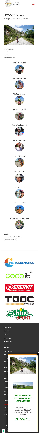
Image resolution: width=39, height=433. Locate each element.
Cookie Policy (17, 237)
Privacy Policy (8, 237)
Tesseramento (8, 351)
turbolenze (7, 52)
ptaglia (8, 19)
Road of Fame (8, 342)
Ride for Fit (7, 394)
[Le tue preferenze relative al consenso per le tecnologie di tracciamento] (3, 431)
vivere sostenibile (9, 49)
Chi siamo (7, 331)
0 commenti (26, 19)
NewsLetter (7, 404)
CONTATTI (7, 400)
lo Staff (6, 334)
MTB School (7, 391)
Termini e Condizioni (10, 239)
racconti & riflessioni (10, 58)
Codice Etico (7, 338)
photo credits (8, 415)
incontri (6, 55)
